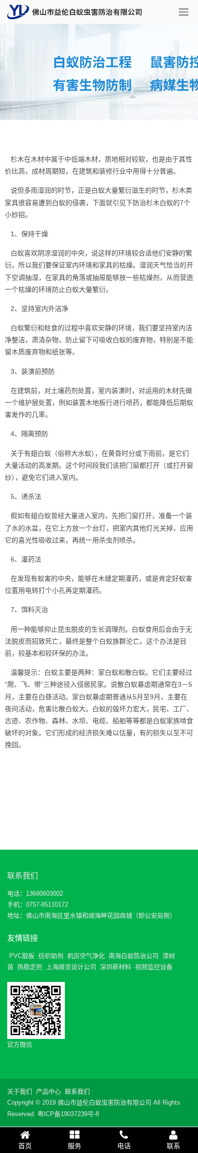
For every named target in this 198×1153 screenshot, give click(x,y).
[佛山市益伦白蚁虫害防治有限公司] (74, 12)
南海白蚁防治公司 (134, 955)
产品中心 (48, 1091)
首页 (25, 1146)
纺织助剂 (50, 955)
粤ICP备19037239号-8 (68, 1114)
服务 (74, 1146)
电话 (124, 1146)
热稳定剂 (29, 966)
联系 (173, 1146)
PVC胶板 (22, 955)
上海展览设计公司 (71, 966)
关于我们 (19, 1091)
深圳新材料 (115, 966)
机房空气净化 (86, 955)
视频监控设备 (154, 966)
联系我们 (22, 876)
